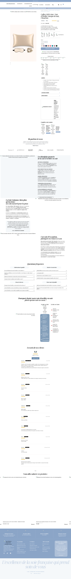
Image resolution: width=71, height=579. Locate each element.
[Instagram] (4, 553)
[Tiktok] (7, 553)
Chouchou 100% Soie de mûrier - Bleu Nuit (58, 127)
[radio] (42, 42)
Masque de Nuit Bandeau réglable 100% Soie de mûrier (46, 521)
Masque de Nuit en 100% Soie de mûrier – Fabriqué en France (14, 521)
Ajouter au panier (50, 48)
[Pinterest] (10, 553)
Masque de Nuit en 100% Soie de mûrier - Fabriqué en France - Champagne (48, 128)
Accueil (42, 10)
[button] (59, 5)
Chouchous (46, 10)
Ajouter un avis (35, 358)
